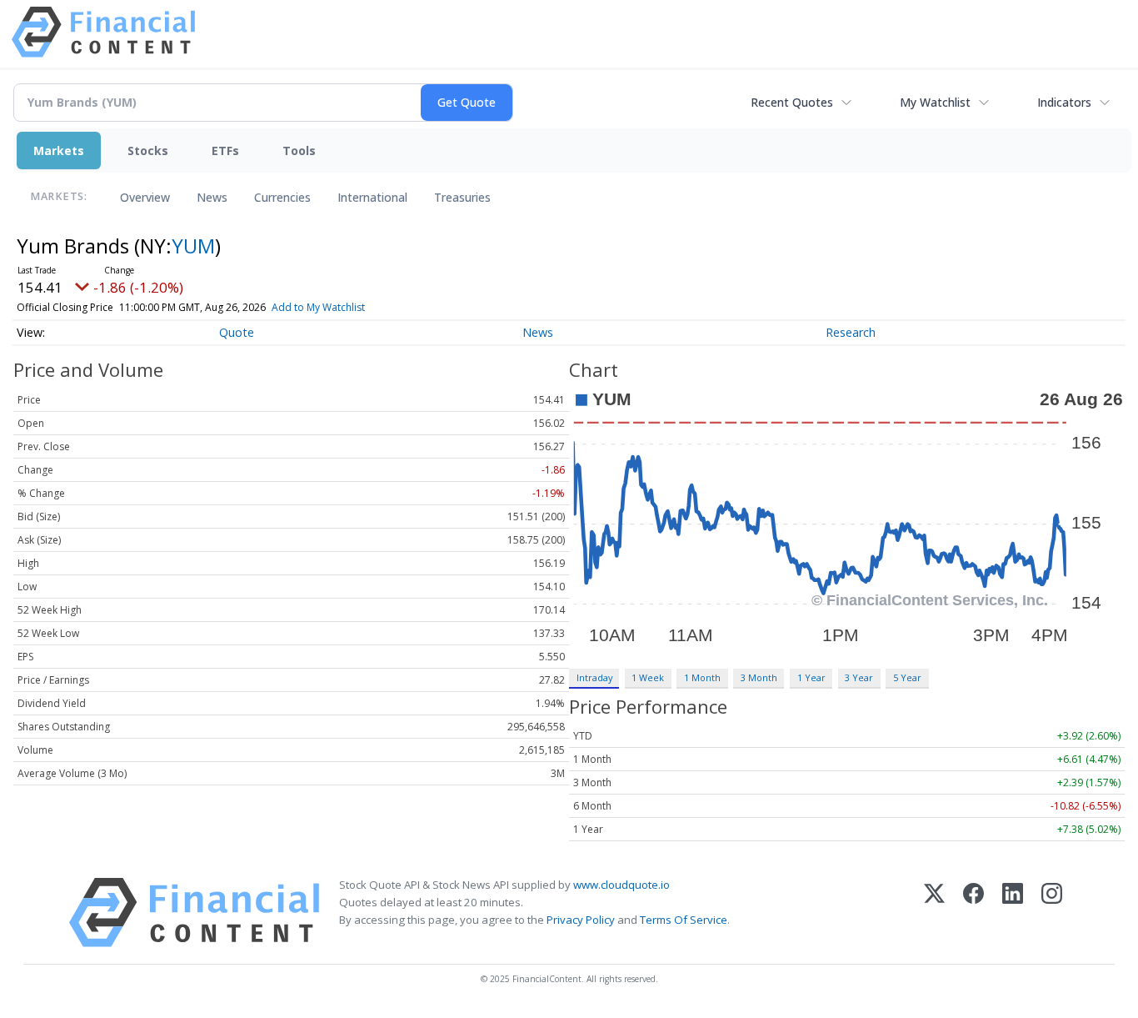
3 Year (859, 677)
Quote (236, 332)
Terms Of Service (683, 919)
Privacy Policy (581, 919)
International (372, 197)
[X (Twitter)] (934, 912)
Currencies (282, 197)
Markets (58, 150)
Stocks (147, 150)
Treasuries (462, 197)
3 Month (759, 677)
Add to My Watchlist (318, 307)
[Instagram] (1052, 912)
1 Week (647, 677)
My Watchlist (935, 102)
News (212, 197)
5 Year (907, 677)
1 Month (702, 677)
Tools (299, 150)
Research (851, 332)
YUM (193, 245)
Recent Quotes (792, 102)
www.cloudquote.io (621, 884)
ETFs (225, 150)
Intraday (594, 677)
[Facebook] (973, 912)
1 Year (811, 677)
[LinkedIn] (1013, 912)
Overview (145, 197)
